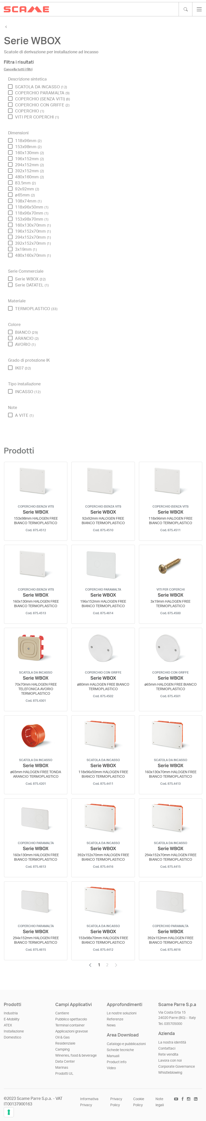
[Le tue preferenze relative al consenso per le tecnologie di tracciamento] (9, 1112)
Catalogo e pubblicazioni (126, 1044)
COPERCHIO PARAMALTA (42, 93)
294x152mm (29, 165)
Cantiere (62, 1013)
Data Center (65, 1061)
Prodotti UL (64, 1073)
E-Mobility (11, 1019)
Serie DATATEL (32, 285)
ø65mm (25, 195)
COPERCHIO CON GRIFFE (42, 105)
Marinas (61, 1067)
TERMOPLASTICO (36, 309)
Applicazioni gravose (71, 1031)
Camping (62, 1049)
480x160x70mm (33, 256)
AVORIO (25, 345)
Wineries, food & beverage (76, 1055)
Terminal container (70, 1025)
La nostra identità (172, 1042)
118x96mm (28, 141)
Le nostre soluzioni (121, 1013)
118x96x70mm (31, 213)
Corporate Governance (176, 1066)
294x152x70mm (33, 237)
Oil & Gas (62, 1037)
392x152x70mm (33, 243)
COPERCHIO (29, 111)
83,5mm (25, 183)
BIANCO (26, 332)
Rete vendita (168, 1054)
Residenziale (65, 1043)
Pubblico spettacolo (71, 1019)
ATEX (8, 1025)
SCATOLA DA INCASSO (41, 87)
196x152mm (29, 159)
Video (111, 1068)
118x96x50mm (31, 207)
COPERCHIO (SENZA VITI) (42, 99)
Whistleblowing (170, 1072)
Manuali (113, 1056)
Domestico (12, 1037)
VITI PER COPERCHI (37, 117)
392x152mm (29, 171)
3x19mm (26, 249)
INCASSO (27, 392)
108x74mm (28, 201)
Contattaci (166, 1048)
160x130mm (29, 153)
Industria (11, 1013)
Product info (116, 1062)
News (111, 1025)
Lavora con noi (170, 1060)
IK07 (23, 368)
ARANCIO (27, 339)
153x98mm (28, 147)
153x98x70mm (31, 219)
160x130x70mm (33, 225)
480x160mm (29, 177)
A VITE (24, 415)
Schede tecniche (120, 1050)
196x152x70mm (33, 231)
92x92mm (27, 189)
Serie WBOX (30, 279)
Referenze (115, 1019)
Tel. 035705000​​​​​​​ (170, 1024)
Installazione (14, 1031)
